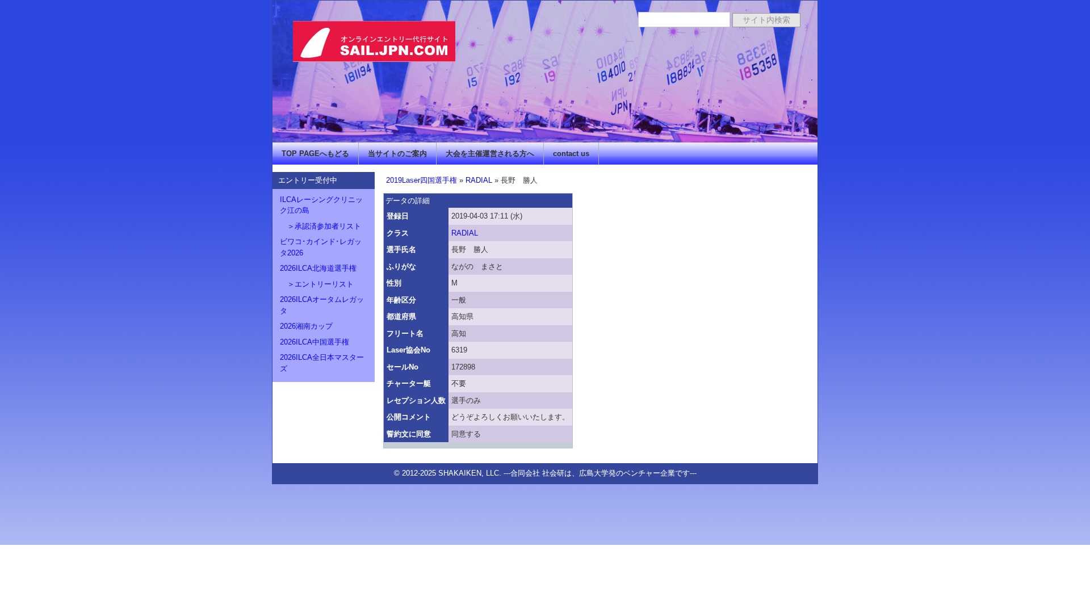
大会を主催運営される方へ (490, 153)
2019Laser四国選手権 (421, 180)
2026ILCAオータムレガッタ (322, 305)
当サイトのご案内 (397, 153)
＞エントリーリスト (317, 284)
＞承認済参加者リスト (320, 226)
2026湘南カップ (306, 326)
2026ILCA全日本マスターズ (322, 363)
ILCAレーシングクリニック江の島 (321, 205)
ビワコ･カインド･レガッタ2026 (321, 247)
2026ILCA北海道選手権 (318, 268)
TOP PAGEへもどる (315, 153)
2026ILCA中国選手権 (314, 342)
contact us (571, 153)
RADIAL (479, 180)
